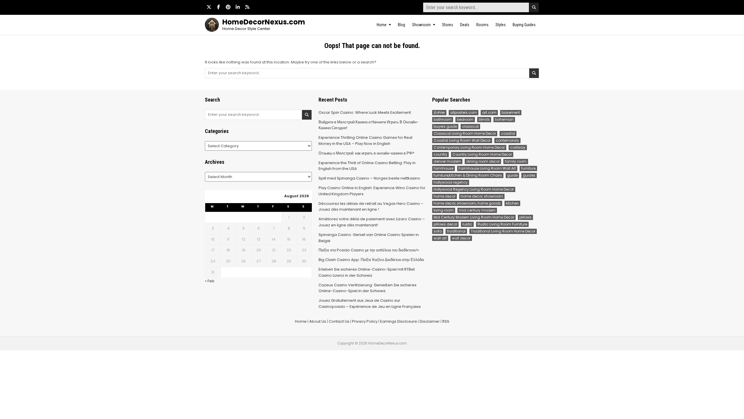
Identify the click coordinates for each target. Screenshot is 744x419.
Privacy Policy (365, 321)
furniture (528, 168)
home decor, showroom (482, 196)
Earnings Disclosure (398, 321)
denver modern (447, 161)
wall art (440, 238)
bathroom (443, 119)
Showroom (421, 24)
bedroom (465, 119)
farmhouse (443, 168)
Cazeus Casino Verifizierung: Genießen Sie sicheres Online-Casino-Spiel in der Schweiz (367, 288)
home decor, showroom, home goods (467, 203)
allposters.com (463, 112)
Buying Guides (524, 24)
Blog (401, 24)
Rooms (482, 24)
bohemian (504, 119)
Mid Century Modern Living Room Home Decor (474, 217)
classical (470, 126)
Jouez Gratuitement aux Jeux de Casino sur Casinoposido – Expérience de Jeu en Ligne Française (370, 303)
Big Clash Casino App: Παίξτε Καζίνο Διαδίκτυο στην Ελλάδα (371, 259)
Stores (447, 24)
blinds (484, 119)
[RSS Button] (247, 7)
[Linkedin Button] (238, 7)
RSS (445, 321)
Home (382, 24)
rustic (467, 224)
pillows (525, 217)
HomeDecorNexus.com (263, 22)
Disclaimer (430, 321)
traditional (456, 231)
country (440, 154)
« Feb (209, 281)
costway (517, 147)
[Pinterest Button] (228, 7)
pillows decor (445, 224)
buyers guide (445, 126)
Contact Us (339, 321)
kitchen (512, 203)
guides (529, 175)
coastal (508, 133)
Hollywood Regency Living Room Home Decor (474, 189)
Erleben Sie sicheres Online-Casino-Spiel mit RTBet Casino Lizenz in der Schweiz (367, 272)
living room (444, 210)
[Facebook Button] (218, 7)
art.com (489, 112)
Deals (464, 24)
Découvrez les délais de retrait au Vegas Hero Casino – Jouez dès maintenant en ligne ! (371, 206)
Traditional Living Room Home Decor (503, 231)
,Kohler (439, 112)
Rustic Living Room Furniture (502, 224)
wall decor (461, 238)
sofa (438, 231)
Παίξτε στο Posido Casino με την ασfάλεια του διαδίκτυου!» (369, 250)
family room (516, 161)
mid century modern (477, 210)
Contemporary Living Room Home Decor (469, 147)
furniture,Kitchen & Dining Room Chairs (468, 175)
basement (511, 112)
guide (512, 175)
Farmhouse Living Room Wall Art (487, 168)
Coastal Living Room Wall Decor (462, 140)
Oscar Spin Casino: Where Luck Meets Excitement (365, 112)
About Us (317, 321)
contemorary (507, 140)
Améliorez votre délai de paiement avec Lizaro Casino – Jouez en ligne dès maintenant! (372, 222)
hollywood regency (451, 182)
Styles (501, 24)
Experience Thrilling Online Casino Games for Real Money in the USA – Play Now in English (365, 140)
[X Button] (209, 7)
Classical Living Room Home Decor (465, 133)
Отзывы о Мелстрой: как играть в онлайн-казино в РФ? (366, 153)
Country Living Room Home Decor (482, 154)
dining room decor (483, 161)
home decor (444, 196)
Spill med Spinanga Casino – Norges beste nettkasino (369, 178)
